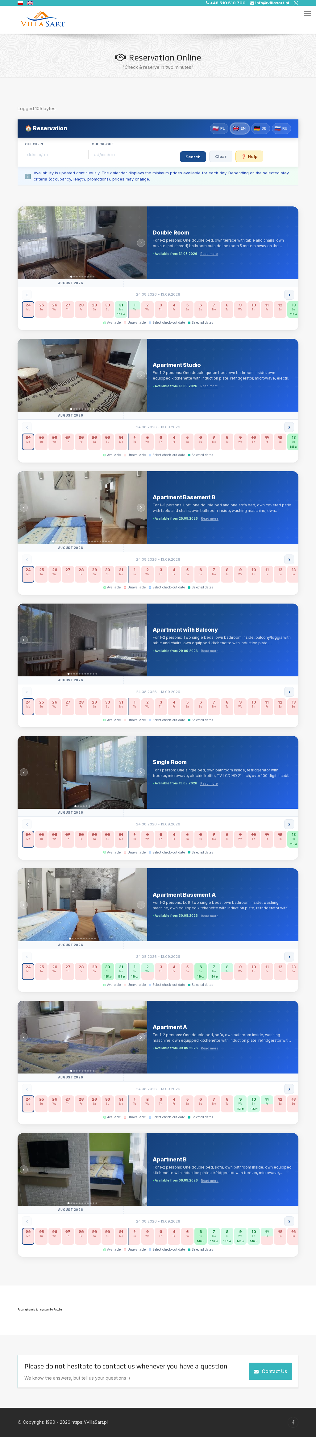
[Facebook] (293, 1422)
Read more (209, 253)
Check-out (103, 144)
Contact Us (274, 1371)
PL (218, 128)
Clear (221, 156)
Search (193, 156)
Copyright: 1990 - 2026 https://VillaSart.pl (65, 1422)
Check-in (34, 144)
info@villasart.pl (272, 2)
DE (260, 128)
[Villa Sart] (43, 20)
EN (239, 128)
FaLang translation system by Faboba (40, 1309)
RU (280, 128)
